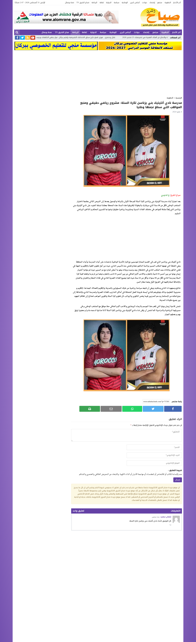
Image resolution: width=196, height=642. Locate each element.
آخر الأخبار (177, 2)
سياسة (116, 2)
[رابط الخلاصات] (27, 38)
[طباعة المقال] (89, 409)
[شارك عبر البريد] (111, 409)
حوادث (144, 2)
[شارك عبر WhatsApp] (132, 409)
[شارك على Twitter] (153, 409)
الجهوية (168, 2)
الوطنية (125, 2)
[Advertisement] (98, 72)
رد (170, 524)
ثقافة (102, 2)
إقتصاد (152, 2)
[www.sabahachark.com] (150, 17)
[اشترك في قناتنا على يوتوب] (32, 38)
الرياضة (94, 2)
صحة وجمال (69, 2)
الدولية (108, 2)
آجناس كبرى (135, 2)
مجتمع (159, 2)
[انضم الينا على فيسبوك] (17, 38)
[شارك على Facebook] (173, 409)
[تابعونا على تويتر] (22, 38)
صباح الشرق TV (82, 2)
